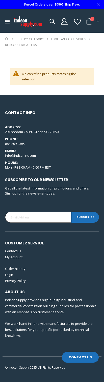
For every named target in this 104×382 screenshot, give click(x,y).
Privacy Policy (15, 280)
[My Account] (64, 21)
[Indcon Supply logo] (28, 21)
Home (7, 39)
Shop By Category (30, 39)
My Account (13, 257)
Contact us (13, 251)
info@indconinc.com (20, 155)
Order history (15, 268)
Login (9, 274)
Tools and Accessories (68, 39)
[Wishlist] (77, 21)
